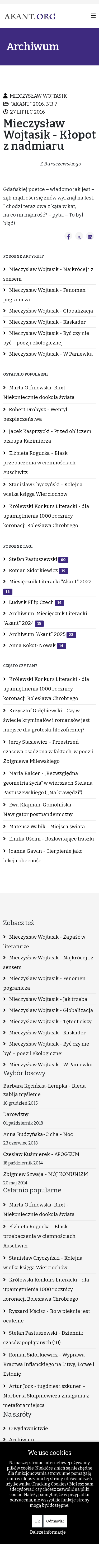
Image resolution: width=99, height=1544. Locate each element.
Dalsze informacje (48, 1532)
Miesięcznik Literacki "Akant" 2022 (49, 586)
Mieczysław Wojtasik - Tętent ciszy (50, 1021)
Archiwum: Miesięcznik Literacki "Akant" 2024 (45, 618)
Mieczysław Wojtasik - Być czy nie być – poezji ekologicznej (46, 338)
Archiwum (21, 1440)
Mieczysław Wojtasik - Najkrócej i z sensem (48, 274)
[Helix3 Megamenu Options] (93, 15)
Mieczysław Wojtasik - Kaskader (47, 322)
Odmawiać (55, 1521)
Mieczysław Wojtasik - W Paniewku (50, 354)
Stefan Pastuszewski (37, 559)
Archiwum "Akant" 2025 (40, 634)
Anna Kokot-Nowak (35, 645)
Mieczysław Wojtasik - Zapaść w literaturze (44, 942)
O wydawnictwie (28, 1428)
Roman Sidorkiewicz (36, 570)
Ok (37, 1521)
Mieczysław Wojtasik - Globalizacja (50, 311)
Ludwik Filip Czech (35, 602)
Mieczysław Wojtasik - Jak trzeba (47, 999)
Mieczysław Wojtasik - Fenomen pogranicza (44, 295)
